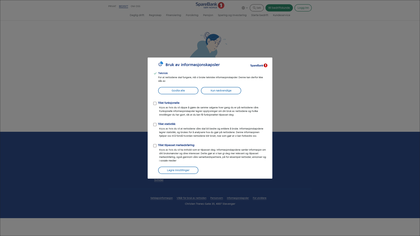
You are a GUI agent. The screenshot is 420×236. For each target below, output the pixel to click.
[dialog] (210, 118)
